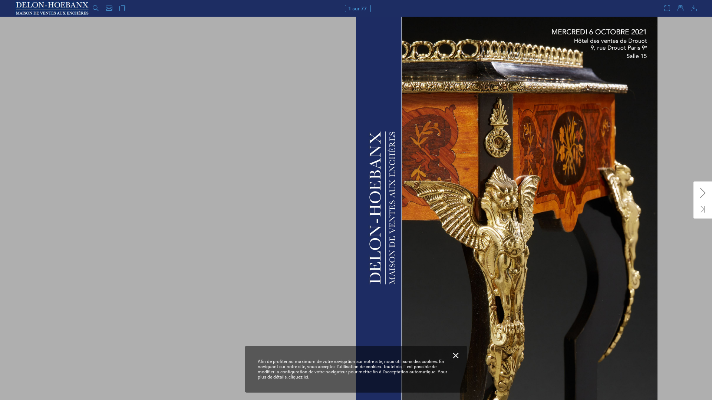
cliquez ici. (299, 377)
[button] (95, 8)
